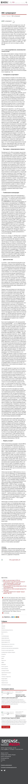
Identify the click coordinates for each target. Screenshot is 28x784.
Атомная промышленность (7, 630)
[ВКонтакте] (12, 616)
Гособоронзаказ (5, 636)
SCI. (2, 624)
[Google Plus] (18, 616)
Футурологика (4, 680)
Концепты (3, 654)
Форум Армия (4, 678)
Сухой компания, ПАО (7, 611)
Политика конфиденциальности (9, 767)
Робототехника (4, 668)
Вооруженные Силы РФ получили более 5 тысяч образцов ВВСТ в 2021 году (14, 582)
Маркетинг (3, 660)
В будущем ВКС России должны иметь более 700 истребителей (14, 586)
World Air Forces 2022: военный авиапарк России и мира (15, 589)
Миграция (3, 664)
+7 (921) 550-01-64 (19, 749)
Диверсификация (5, 638)
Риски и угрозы (4, 666)
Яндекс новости (17, 611)
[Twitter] (14, 616)
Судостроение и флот (6, 672)
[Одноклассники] (15, 616)
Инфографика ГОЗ (5, 642)
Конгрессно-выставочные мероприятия (9, 648)
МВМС (2, 662)
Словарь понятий (5, 670)
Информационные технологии (7, 644)
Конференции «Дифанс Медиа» (8, 652)
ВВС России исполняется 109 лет (11, 580)
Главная (3, 16)
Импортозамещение (5, 640)
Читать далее (5, 706)
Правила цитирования (6, 765)
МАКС (2, 658)
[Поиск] (26, 2)
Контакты (3, 760)
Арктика (3, 628)
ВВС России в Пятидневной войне (11, 584)
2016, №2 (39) (7, 597)
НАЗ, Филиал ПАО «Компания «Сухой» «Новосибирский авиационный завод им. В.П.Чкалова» (13, 607)
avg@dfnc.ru (6, 749)
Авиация (9, 16)
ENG (13, 2)
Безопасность (4, 632)
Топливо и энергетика (6, 676)
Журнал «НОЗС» (4, 753)
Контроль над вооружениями (7, 650)
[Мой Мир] (17, 616)
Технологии (4, 674)
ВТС (2, 634)
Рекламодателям (5, 758)
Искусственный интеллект (7, 646)
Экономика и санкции (6, 684)
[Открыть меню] (2, 2)
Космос (3, 656)
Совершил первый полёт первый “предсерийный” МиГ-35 (14, 592)
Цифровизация (4, 682)
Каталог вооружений (6, 756)
